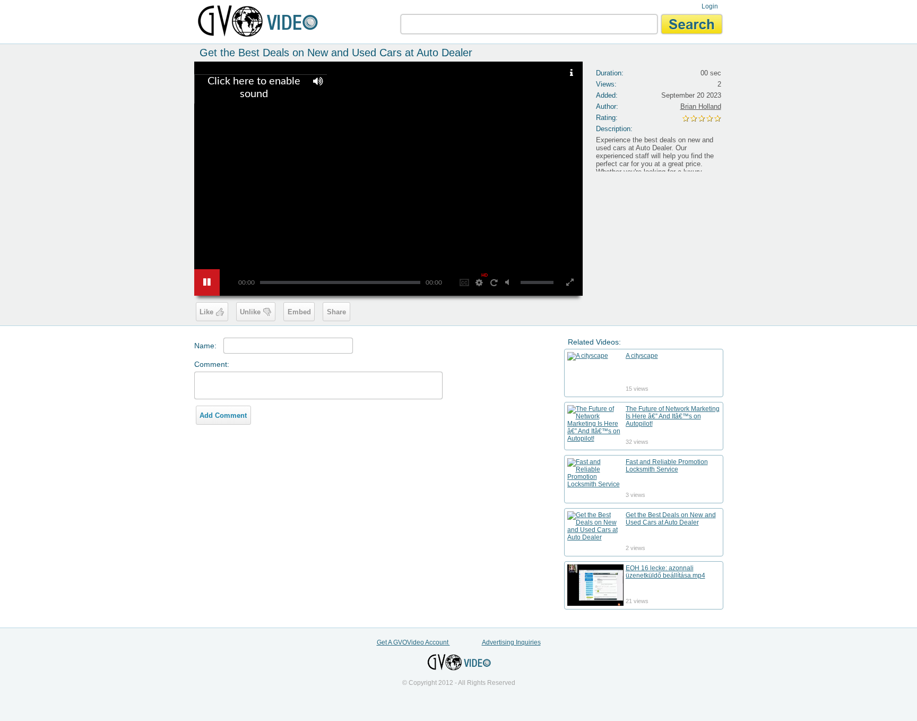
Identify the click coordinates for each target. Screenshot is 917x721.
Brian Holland (700, 106)
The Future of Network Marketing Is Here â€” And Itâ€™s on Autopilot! (673, 416)
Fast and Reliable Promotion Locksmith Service (667, 465)
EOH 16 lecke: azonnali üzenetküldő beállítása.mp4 (665, 571)
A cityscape (642, 355)
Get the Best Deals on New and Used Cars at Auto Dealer (671, 518)
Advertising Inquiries (511, 642)
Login (710, 6)
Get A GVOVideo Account (413, 642)
